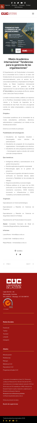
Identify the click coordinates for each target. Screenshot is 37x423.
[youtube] (21, 3)
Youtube (5, 334)
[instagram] (25, 3)
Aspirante (7, 5)
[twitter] (18, 3)
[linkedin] (15, 3)
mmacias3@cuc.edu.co (20, 243)
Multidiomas (6, 358)
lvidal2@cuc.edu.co (18, 238)
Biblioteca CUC (7, 364)
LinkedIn (5, 337)
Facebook (6, 328)
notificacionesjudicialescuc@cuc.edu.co (13, 396)
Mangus (5, 361)
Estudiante (14, 5)
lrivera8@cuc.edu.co (18, 234)
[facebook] (11, 3)
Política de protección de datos (10, 400)
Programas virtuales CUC (10, 370)
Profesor (28, 5)
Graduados (21, 5)
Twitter (5, 331)
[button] (2, 6)
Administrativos (18, 7)
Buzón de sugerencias (10, 404)
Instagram (6, 340)
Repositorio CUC (8, 367)
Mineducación (7, 355)
